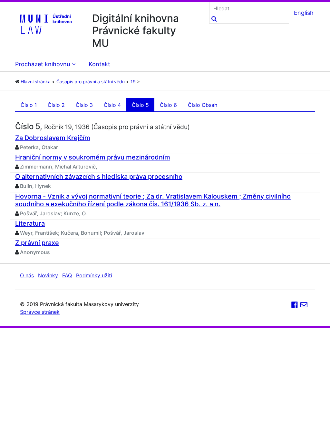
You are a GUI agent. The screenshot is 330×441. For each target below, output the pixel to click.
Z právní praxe (37, 243)
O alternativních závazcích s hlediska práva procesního (98, 176)
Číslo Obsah (202, 105)
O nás (27, 275)
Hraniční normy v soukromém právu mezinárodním (92, 157)
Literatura (30, 223)
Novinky (48, 275)
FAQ (67, 275)
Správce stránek (40, 312)
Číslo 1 (29, 105)
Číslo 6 (168, 105)
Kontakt (99, 64)
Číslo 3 (84, 105)
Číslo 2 (56, 105)
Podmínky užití (94, 275)
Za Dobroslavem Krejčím (52, 138)
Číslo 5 (140, 105)
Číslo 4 (112, 105)
